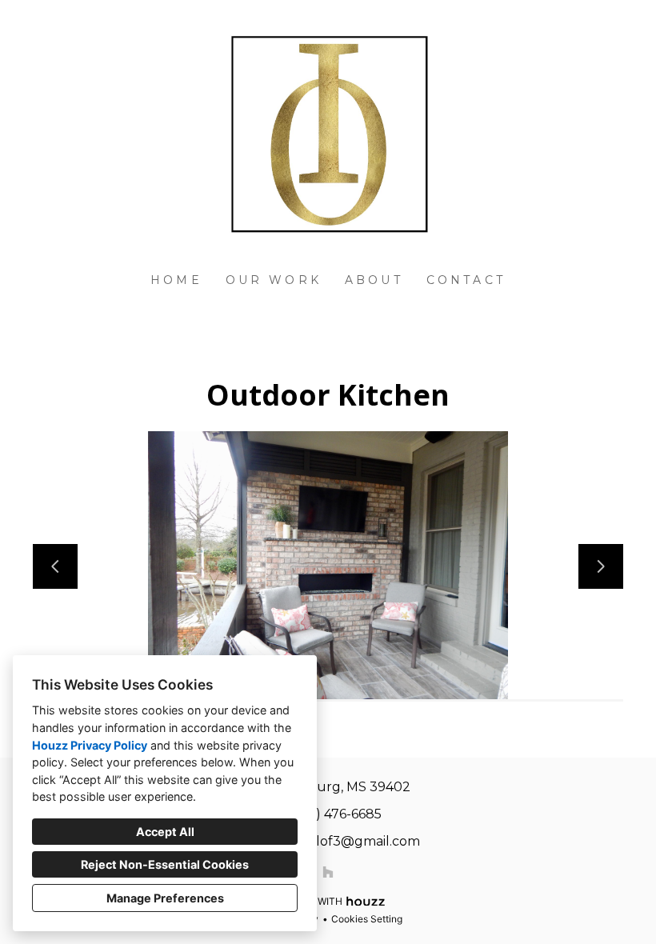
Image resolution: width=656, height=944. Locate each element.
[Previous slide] (55, 566)
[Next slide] (600, 566)
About (374, 280)
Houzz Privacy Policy (89, 745)
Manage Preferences (165, 898)
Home (176, 280)
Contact (466, 280)
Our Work (274, 280)
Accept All (165, 831)
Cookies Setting (366, 919)
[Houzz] (328, 872)
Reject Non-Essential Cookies (165, 864)
